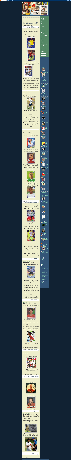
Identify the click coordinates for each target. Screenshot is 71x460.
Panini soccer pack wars (32, 259)
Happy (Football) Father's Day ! (28, 132)
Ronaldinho (36, 454)
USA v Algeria (34, 27)
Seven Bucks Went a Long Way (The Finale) (46, 169)
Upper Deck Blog (44, 80)
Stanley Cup (37, 411)
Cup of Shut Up (32, 376)
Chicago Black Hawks (29, 411)
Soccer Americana (44, 106)
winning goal (37, 27)
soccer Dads (26, 202)
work (38, 454)
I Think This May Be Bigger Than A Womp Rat (46, 224)
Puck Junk (43, 93)
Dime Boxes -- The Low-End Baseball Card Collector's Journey (45, 157)
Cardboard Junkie (44, 111)
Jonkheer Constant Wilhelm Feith (46, 198)
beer (35, 453)
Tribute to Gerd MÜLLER (46, 173)
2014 (42, 256)
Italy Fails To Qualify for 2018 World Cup (46, 188)
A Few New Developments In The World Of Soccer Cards (45, 236)
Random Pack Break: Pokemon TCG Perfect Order (45, 78)
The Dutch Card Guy (44, 177)
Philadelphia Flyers (34, 411)
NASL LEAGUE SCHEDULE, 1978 (46, 216)
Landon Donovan (31, 27)
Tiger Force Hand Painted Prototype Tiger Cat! (44, 220)
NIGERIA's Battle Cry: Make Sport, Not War (46, 230)
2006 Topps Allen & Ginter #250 (46, 183)
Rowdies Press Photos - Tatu (46, 148)
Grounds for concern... (44, 238)
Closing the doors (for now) (46, 158)
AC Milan (33, 453)
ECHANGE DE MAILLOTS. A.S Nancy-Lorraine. (46, 128)
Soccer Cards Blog (44, 235)
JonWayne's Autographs (45, 252)
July (42, 265)
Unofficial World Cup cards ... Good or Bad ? (30, 30)
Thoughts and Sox (44, 136)
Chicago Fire (37, 453)
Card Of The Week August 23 (46, 84)
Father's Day (26, 201)
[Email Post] (38, 26)
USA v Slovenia (37, 259)
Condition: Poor (44, 233)
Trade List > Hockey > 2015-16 (46, 211)
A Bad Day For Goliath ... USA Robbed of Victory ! (30, 205)
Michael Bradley (34, 201)
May (42, 281)
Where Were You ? (26, 353)
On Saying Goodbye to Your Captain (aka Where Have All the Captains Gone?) (45, 203)
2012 (42, 258)
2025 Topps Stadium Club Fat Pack (46, 103)
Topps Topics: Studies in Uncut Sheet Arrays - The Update (46, 98)
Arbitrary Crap (43, 251)
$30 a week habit (44, 131)
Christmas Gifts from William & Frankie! (46, 206)
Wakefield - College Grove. (46, 239)
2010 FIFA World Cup (28, 376)
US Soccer (37, 202)
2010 (42, 260)
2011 (42, 259)
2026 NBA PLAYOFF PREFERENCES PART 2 (46, 113)
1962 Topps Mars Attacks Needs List (46, 143)
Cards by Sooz (44, 253)
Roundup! (46, 73)
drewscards (43, 205)
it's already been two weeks (46, 132)
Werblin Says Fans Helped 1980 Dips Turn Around (46, 164)
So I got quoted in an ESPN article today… (45, 192)
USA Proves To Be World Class (28, 93)
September (43, 263)
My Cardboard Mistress (44, 182)
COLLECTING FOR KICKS (45, 246)
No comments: (35, 26)
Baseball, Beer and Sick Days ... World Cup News (30, 414)
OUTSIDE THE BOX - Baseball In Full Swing (46, 122)
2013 (42, 257)
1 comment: (36, 349)
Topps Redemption (46, 178)
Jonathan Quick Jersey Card (46, 117)
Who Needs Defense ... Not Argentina (28, 262)
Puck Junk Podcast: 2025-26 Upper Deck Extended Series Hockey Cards (45, 95)
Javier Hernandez (30, 201)
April (42, 282)
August (43, 264)
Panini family (37, 201)
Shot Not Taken (44, 77)
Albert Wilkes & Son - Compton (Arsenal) (46, 69)
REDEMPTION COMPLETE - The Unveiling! (46, 248)
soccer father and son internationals (32, 202)
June (42, 266)
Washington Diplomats (44, 162)
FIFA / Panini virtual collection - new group (29, 303)
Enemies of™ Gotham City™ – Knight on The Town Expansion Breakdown (45, 82)
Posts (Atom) (26, 457)
